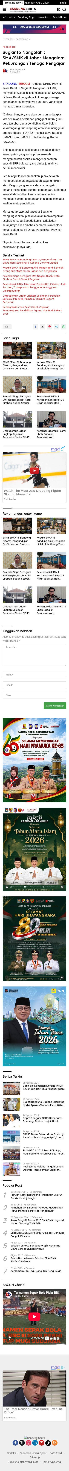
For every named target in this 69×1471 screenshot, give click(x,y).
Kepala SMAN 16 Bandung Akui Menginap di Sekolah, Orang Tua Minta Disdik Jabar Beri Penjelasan (33, 269)
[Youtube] (41, 1443)
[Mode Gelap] (58, 9)
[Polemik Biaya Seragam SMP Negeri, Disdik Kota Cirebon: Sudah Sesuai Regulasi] (17, 384)
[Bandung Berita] (22, 9)
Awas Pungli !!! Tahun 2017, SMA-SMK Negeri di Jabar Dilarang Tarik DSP (37, 1222)
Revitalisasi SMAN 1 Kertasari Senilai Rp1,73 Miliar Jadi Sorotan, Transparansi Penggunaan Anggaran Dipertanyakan (34, 287)
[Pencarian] (64, 9)
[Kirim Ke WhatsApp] (63, 326)
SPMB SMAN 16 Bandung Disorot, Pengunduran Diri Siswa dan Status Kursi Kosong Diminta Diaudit (32, 261)
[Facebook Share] (35, 326)
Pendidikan (9, 46)
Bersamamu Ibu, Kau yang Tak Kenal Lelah (36, 1271)
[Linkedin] (35, 1443)
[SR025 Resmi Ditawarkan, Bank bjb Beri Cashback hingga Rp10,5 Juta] (11, 1136)
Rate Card (56, 1453)
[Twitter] (22, 1443)
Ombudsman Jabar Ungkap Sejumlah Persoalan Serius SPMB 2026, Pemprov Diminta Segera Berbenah (31, 299)
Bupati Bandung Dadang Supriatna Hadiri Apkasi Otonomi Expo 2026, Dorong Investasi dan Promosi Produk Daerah (43, 1103)
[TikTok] (48, 1443)
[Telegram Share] (56, 326)
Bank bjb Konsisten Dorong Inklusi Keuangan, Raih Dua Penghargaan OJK (43, 1087)
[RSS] (55, 1443)
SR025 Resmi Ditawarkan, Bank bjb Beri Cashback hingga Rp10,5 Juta (44, 1136)
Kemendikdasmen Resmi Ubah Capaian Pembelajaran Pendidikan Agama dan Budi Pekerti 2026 (32, 310)
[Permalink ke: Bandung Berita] (5, 70)
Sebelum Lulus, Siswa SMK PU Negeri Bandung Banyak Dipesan (37, 1234)
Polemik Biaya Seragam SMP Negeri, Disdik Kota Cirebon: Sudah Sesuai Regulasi (31, 277)
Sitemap (35, 1457)
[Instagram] (28, 1443)
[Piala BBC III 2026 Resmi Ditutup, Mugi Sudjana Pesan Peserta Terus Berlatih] (11, 1153)
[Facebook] (15, 1443)
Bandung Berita (17, 69)
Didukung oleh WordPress (23, 1462)
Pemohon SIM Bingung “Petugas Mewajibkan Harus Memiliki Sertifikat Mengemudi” (37, 1209)
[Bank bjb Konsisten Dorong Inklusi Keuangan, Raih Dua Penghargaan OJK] (11, 1088)
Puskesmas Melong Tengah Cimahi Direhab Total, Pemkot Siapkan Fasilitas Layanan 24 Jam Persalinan (44, 1168)
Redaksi (11, 1453)
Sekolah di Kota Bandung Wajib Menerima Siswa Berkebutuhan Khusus (35, 1247)
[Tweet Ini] (42, 326)
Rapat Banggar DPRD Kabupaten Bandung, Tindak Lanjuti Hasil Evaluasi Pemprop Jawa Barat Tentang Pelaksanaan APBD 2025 (42, 1119)
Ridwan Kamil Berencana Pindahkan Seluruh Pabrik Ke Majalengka (36, 1196)
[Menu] (5, 9)
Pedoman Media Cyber (33, 1453)
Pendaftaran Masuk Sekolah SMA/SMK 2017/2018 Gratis (33, 1260)
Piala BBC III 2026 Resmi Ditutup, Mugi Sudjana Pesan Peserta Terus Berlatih (43, 1152)
